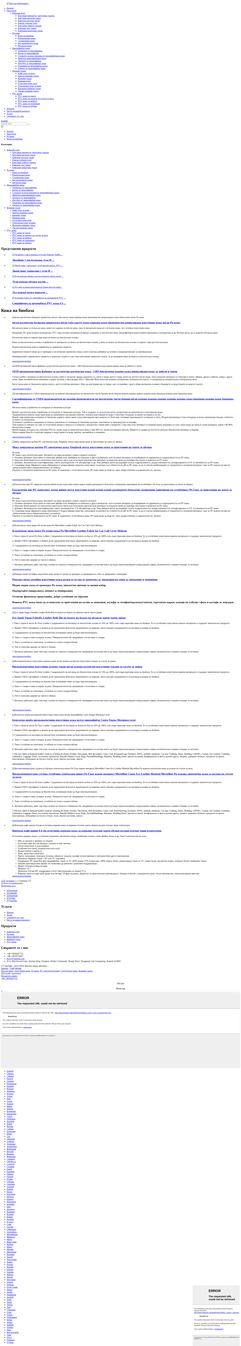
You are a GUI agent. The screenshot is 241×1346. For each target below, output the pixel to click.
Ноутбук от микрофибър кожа (32, 63)
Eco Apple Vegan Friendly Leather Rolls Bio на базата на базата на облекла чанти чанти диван (69, 617)
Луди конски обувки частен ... (30, 281)
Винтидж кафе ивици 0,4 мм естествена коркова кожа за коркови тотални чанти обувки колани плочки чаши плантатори (86, 830)
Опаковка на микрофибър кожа (33, 66)
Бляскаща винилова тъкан (30, 31)
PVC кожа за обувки (27, 106)
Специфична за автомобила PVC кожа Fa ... (39, 303)
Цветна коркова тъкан (28, 76)
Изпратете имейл (9, 976)
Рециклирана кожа (27, 38)
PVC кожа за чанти (27, 96)
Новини (10, 108)
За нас (10, 113)
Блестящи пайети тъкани (30, 26)
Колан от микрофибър (28, 53)
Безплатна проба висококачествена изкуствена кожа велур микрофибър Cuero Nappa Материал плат (74, 720)
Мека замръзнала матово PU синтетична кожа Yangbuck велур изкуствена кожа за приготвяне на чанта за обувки (82, 447)
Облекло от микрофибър (29, 61)
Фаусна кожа (7, 971)
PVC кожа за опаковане (29, 103)
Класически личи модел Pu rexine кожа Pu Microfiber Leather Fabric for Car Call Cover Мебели (69, 530)
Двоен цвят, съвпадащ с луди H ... (32, 270)
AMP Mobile (15, 968)
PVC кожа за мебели (27, 101)
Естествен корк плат (27, 83)
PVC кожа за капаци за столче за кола (36, 98)
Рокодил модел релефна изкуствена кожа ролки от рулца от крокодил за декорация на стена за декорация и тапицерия (84, 579)
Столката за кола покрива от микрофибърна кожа (41, 56)
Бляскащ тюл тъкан (27, 28)
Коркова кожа (24, 81)
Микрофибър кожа (21, 48)
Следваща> (9, 881)
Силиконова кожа (26, 41)
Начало (10, 8)
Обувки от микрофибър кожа (31, 68)
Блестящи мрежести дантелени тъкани (36, 16)
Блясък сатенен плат (27, 23)
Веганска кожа (25, 46)
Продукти (11, 10)
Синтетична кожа (69, 971)
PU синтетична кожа (50, 971)
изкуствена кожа (22, 971)
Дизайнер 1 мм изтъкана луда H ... (33, 260)
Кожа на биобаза (26, 36)
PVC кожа (17, 93)
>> (16, 881)
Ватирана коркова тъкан (29, 88)
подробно (26, 361)
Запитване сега (8, 886)
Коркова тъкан (19, 71)
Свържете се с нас (15, 116)
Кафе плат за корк (26, 73)
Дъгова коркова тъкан (28, 91)
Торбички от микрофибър (30, 51)
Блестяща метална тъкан (29, 18)
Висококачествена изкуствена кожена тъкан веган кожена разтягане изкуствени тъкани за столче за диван (77, 666)
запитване (17, 361)
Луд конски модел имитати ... (30, 292)
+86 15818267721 (9, 978)
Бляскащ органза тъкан (29, 21)
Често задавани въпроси (18, 111)
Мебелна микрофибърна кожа (32, 58)
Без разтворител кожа (28, 43)
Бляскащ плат (18, 13)
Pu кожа (16, 33)
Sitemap (4, 968)
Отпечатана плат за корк (29, 86)
